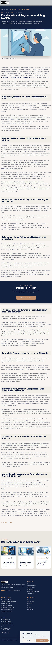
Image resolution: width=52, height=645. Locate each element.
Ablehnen (28, 640)
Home (28, 599)
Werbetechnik (30, 593)
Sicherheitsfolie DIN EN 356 (7, 609)
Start (2, 9)
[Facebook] (2, 633)
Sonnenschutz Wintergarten (7, 607)
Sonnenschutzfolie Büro (6, 599)
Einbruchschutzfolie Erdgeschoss (8, 601)
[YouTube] (9, 633)
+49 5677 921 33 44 (7, 621)
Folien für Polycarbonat (6, 613)
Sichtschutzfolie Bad (5, 603)
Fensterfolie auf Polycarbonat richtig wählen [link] (19, 9)
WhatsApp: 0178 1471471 (8, 626)
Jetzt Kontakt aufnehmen (25, 298)
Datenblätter (30, 609)
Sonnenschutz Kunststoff (33, 591)
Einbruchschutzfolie (31, 585)
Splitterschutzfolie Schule (7, 611)
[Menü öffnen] (49, 2)
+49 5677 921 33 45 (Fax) (8, 623)
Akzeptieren (42, 640)
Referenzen (29, 603)
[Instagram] (5, 633)
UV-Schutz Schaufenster (6, 605)
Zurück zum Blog (7, 522)
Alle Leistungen (30, 601)
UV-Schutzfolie (30, 589)
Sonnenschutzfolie (31, 583)
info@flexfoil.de (6, 619)
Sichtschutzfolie (31, 587)
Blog (7, 9)
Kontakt (29, 607)
